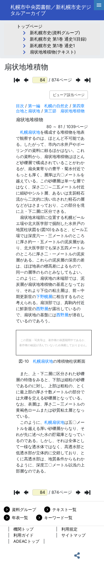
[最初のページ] (17, 80)
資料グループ (24, 509)
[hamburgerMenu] (99, 5)
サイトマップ (73, 535)
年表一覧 (20, 517)
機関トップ (23, 529)
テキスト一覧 (64, 509)
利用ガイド (23, 535)
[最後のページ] (87, 80)
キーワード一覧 (58, 517)
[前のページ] (26, 80)
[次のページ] (78, 80)
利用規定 (69, 529)
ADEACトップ (26, 541)
